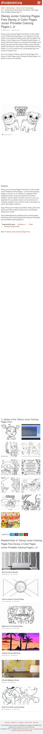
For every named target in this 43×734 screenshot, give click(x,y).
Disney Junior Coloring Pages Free (18, 232)
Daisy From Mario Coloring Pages (13, 707)
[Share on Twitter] (12, 534)
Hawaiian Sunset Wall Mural (11, 653)
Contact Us (14, 722)
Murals (5, 682)
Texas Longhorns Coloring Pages (13, 599)
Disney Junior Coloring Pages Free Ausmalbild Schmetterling (19, 491)
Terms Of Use (28, 722)
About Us (35, 722)
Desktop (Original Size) (12, 226)
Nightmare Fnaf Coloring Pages (12, 626)
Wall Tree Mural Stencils (10, 572)
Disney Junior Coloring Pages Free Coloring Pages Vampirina (19, 438)
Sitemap (7, 722)
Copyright (20, 722)
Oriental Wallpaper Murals (10, 680)
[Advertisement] (21, 82)
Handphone (21, 224)
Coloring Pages (5, 30)
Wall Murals (6, 574)
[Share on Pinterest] (26, 534)
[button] (39, 2)
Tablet (31, 224)
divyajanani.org (11, 2)
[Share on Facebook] (16, 534)
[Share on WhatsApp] (21, 534)
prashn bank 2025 (27, 730)
